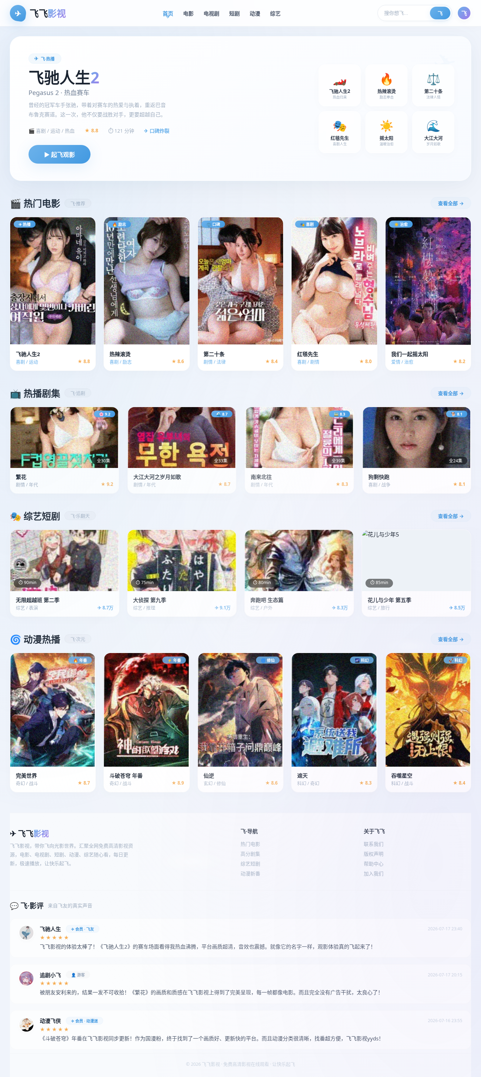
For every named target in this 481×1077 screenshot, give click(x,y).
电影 (188, 13)
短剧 (234, 13)
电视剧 (211, 13)
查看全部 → (451, 203)
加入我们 (373, 873)
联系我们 (373, 844)
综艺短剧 (250, 863)
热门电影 (250, 844)
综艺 (275, 13)
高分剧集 (250, 853)
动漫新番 (250, 873)
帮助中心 (373, 863)
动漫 (255, 13)
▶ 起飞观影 (59, 155)
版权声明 (373, 853)
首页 (168, 13)
